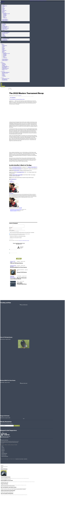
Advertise (3, 450)
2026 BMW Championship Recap (22, 283)
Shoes (3, 12)
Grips (4, 16)
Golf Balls (4, 55)
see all (20, 207)
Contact (2, 447)
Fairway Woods (4, 5)
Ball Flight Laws (4, 26)
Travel (3, 73)
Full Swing (3, 23)
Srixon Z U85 (16, 170)
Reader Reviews (4, 20)
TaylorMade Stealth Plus (16, 167)
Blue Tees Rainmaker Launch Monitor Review (18, 278)
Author (11, 180)
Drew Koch (11, 193)
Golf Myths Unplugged (5, 32)
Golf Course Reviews (4, 456)
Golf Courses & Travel (5, 38)
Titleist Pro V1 (13, 179)
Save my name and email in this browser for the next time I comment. (22, 232)
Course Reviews (4, 19)
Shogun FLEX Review (22, 272)
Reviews (2, 4)
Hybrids (3, 6)
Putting (3, 25)
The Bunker (4, 36)
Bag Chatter (3, 31)
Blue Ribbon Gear (5, 33)
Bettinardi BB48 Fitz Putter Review (18, 267)
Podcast (2, 77)
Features (3, 34)
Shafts (3, 9)
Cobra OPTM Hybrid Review (16, 263)
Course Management (5, 66)
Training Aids (4, 10)
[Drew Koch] (14, 192)
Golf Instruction (3, 454)
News (2, 22)
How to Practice (4, 29)
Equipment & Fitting (5, 28)
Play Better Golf (4, 40)
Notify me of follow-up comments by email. (17, 236)
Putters (3, 48)
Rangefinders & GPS (6, 13)
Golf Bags (4, 14)
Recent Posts (12, 181)
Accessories (4, 52)
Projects (3, 35)
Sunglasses (5, 17)
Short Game (4, 24)
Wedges (3, 8)
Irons (3, 7)
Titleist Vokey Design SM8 (17, 174)
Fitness (3, 30)
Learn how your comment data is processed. (24, 240)
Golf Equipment (4, 39)
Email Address (11, 230)
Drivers (3, 44)
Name (10, 228)
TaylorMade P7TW (20, 172)
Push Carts (5, 15)
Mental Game (4, 27)
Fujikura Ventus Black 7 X (32, 167)
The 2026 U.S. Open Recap (13, 210)
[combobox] (4, 466)
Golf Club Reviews (4, 453)
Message (10, 227)
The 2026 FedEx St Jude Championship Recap (16, 209)
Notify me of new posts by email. (16, 237)
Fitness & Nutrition (5, 59)
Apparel (3, 11)
